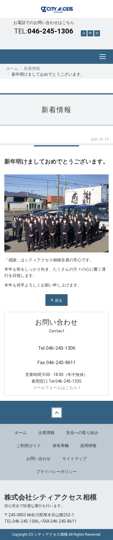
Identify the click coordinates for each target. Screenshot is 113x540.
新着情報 (32, 68)
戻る (56, 300)
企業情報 (46, 432)
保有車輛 (60, 445)
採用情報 (88, 445)
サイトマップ (74, 458)
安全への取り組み (82, 432)
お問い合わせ (38, 458)
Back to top (56, 412)
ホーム (12, 68)
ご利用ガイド (29, 445)
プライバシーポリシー (56, 471)
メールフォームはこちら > (57, 387)
